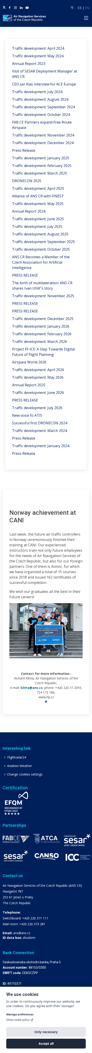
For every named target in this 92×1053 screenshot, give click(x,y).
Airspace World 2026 (29, 362)
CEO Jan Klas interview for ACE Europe (44, 84)
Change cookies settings (24, 774)
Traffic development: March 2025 (39, 173)
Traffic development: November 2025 (43, 295)
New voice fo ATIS (27, 415)
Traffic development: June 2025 (38, 218)
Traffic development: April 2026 (38, 369)
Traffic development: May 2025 (37, 203)
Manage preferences (19, 1014)
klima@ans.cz (32, 688)
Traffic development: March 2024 (39, 430)
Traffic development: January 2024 (40, 445)
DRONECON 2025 (26, 180)
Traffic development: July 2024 (37, 91)
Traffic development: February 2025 (41, 165)
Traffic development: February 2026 (41, 333)
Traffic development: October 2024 (41, 114)
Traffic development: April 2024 (38, 48)
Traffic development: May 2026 (37, 377)
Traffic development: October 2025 (41, 249)
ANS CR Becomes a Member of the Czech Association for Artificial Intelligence (41, 262)
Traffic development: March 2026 (39, 341)
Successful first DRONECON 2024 (39, 423)
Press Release (23, 150)
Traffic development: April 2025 (38, 188)
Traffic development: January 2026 (40, 326)
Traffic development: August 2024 (40, 99)
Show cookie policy (17, 1020)
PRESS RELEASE (25, 275)
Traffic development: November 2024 (43, 135)
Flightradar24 (16, 757)
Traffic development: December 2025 (42, 318)
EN (87, 8)
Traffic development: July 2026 (37, 407)
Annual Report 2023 (28, 63)
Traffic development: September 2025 (43, 241)
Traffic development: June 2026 (38, 392)
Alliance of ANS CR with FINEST (38, 196)
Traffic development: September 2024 (43, 107)
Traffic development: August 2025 (40, 234)
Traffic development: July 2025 (37, 226)
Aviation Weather (19, 765)
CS (80, 8)
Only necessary (46, 1032)
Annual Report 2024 (28, 211)
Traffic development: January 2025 (40, 158)
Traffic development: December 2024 (42, 142)
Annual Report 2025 (28, 384)
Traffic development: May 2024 (37, 55)
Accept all (46, 1043)
